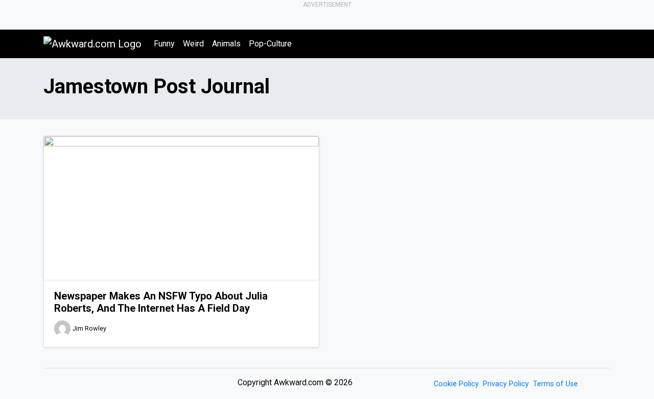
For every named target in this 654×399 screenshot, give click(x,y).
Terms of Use (555, 384)
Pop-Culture (270, 43)
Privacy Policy (506, 384)
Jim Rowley (89, 328)
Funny (164, 43)
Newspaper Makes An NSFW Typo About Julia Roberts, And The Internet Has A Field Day (161, 302)
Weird (193, 43)
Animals (226, 43)
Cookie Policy (456, 384)
